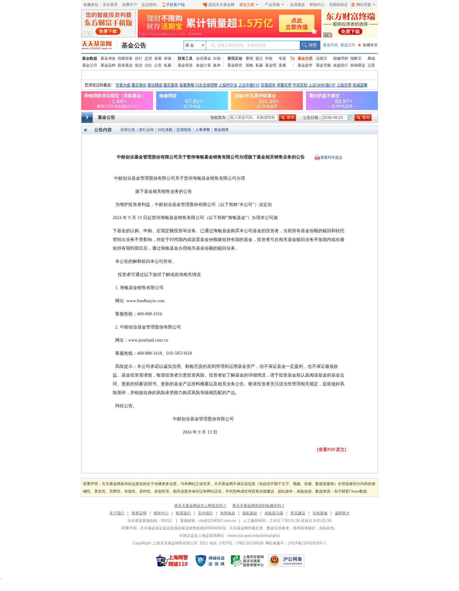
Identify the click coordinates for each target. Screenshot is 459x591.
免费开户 (129, 5)
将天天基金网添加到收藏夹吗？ (258, 505)
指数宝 (356, 58)
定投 (148, 58)
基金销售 (221, 130)
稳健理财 (340, 58)
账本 (217, 65)
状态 (138, 65)
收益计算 (203, 65)
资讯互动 (234, 58)
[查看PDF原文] (331, 449)
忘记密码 (148, 5)
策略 (249, 65)
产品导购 (272, 5)
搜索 (310, 45)
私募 (167, 65)
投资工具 (185, 58)
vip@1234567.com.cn (217, 520)
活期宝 (321, 58)
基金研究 (234, 65)
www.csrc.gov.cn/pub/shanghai (254, 535)
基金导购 (323, 65)
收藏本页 (368, 45)
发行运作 (146, 130)
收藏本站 (90, 5)
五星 (371, 65)
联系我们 (183, 513)
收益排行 (340, 65)
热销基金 (357, 65)
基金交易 (246, 5)
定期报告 (183, 130)
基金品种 (108, 65)
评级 (167, 58)
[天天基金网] (99, 45)
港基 (158, 58)
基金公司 (347, 45)
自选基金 (297, 5)
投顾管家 (125, 58)
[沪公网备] (286, 560)
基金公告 (133, 45)
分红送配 (165, 130)
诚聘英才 (342, 513)
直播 (282, 65)
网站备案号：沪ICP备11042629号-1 (295, 543)
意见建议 (297, 513)
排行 (138, 58)
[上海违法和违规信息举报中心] (247, 560)
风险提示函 (273, 513)
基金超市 (305, 65)
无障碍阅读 (338, 5)
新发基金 (125, 65)
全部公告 (127, 130)
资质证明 (138, 513)
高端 (371, 58)
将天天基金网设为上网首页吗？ (200, 505)
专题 (282, 58)
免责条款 (227, 513)
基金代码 (330, 45)
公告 (158, 65)
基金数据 (89, 58)
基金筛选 (185, 65)
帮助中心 (316, 5)
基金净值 (108, 58)
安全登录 (110, 5)
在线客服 (320, 513)
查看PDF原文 (331, 157)
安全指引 (205, 513)
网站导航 (363, 5)
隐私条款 (249, 513)
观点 (259, 58)
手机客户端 (175, 5)
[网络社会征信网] (210, 560)
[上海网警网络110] (172, 560)
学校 (269, 58)
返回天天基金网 (221, 5)
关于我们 (116, 513)
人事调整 (202, 130)
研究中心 (161, 513)
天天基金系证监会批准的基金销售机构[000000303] (182, 528)
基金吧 (270, 65)
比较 (217, 58)
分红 (148, 65)
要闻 (249, 58)
